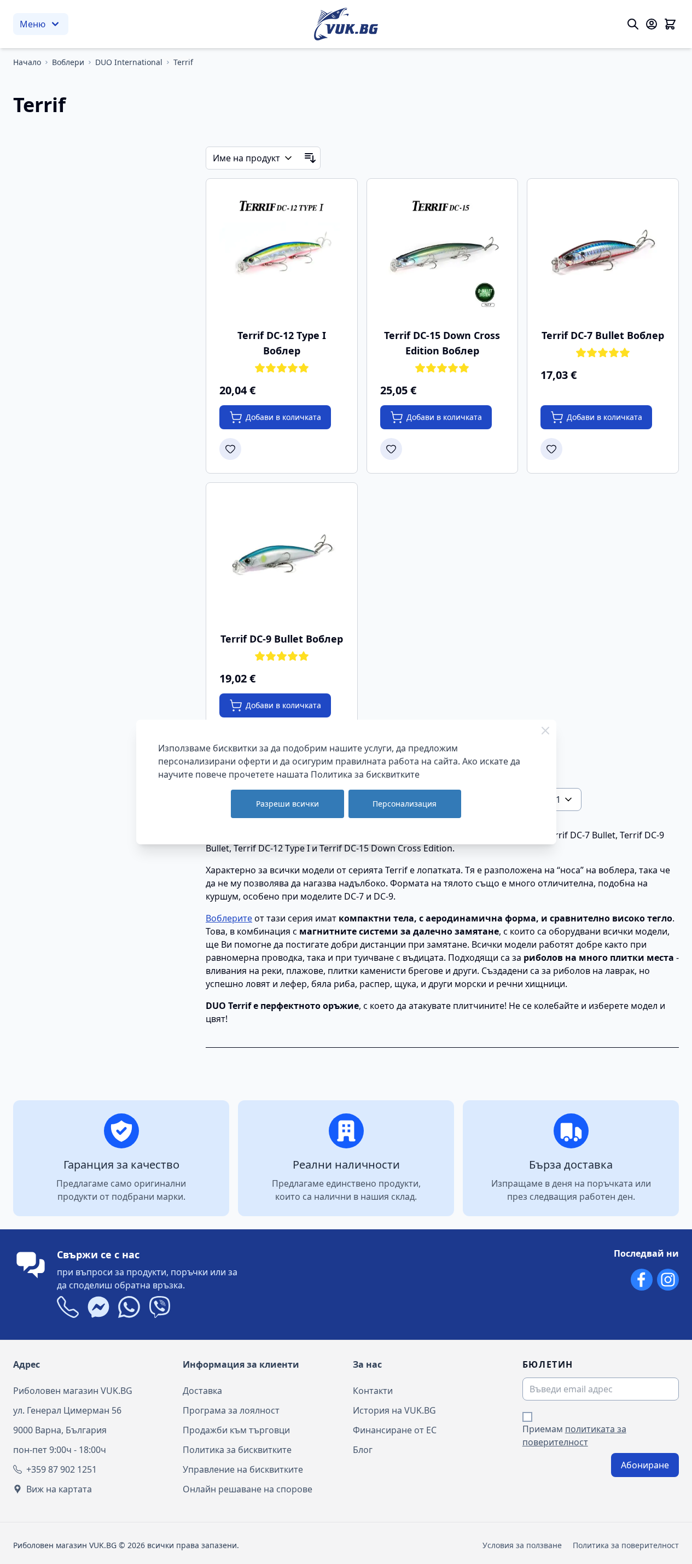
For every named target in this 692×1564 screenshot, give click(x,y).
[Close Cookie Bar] (545, 730)
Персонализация (405, 803)
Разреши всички (287, 803)
